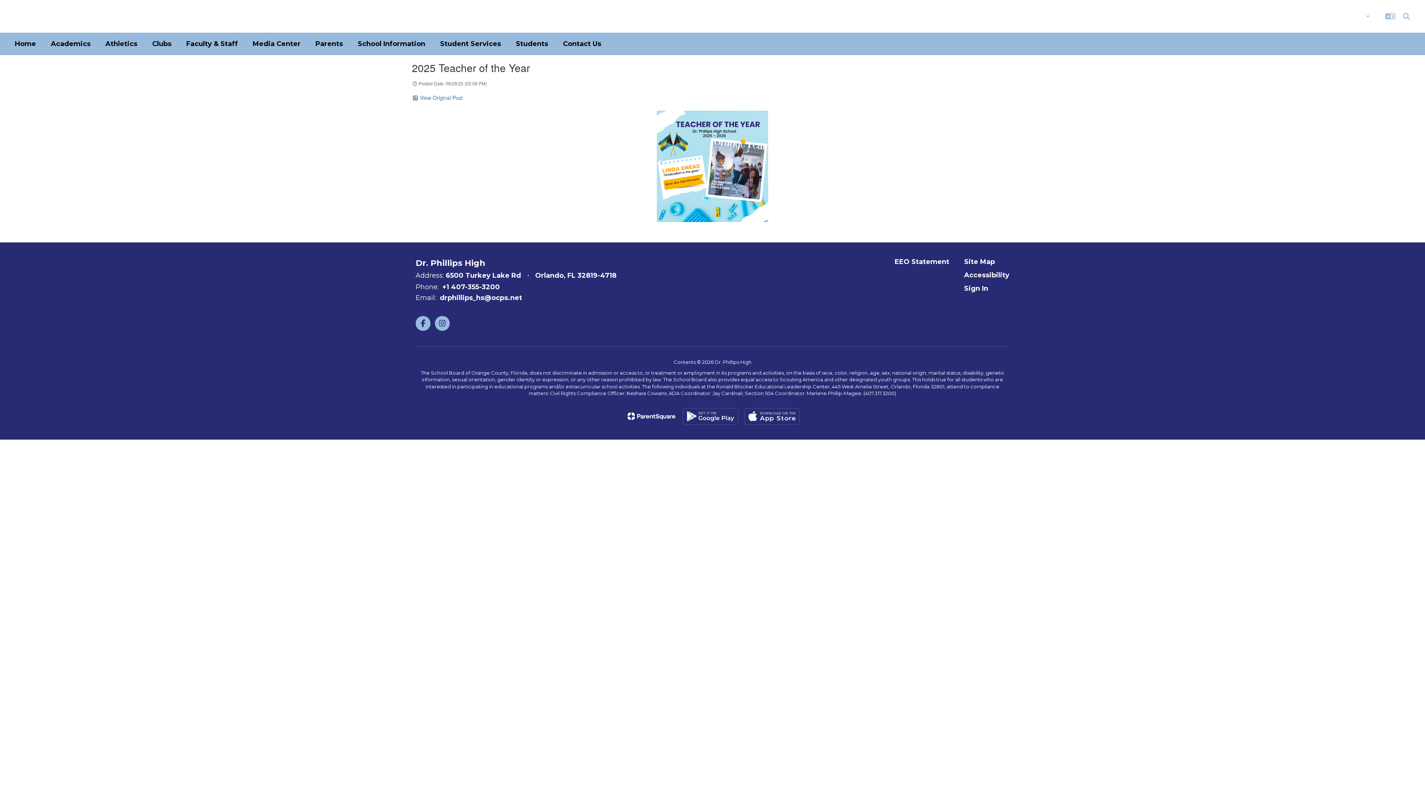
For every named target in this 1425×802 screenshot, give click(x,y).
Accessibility (986, 275)
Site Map (979, 262)
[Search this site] (1406, 16)
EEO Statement (922, 262)
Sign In (976, 288)
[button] (1350, 16)
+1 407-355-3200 (471, 287)
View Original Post (441, 97)
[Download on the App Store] (772, 416)
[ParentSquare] (651, 416)
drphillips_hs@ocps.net (481, 298)
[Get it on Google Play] (710, 416)
